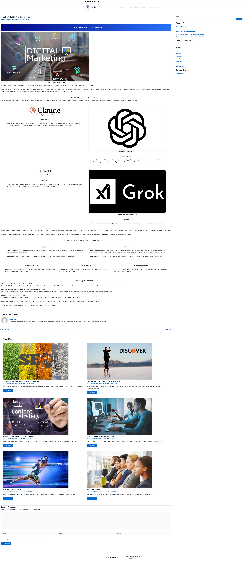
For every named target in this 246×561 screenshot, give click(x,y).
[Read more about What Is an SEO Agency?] (119, 469)
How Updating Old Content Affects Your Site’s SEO (18, 436)
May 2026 (178, 58)
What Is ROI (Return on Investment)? (186, 31)
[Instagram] (87, 1)
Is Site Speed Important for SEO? (12, 489)
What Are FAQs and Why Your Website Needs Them (190, 34)
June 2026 (179, 56)
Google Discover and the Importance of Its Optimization (103, 381)
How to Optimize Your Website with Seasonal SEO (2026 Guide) (21, 381)
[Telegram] (90, 1)
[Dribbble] (96, 1)
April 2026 (179, 61)
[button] (125, 7)
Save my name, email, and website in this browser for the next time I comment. (24, 539)
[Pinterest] (98, 1)
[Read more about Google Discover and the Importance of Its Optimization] (119, 361)
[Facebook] (89, 1)
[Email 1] (102, 1)
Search (178, 16)
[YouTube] (94, 1)
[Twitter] (92, 1)
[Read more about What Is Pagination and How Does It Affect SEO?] (119, 416)
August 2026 (179, 51)
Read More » (8, 390)
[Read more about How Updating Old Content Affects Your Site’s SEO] (35, 416)
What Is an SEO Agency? (94, 489)
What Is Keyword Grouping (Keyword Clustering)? (190, 36)
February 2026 (180, 66)
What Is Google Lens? (182, 26)
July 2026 (178, 53)
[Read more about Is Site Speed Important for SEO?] (35, 469)
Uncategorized (14, 383)
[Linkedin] (85, 1)
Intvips (93, 7)
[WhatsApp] (100, 1)
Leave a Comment (6, 19)
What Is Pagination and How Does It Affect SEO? (101, 436)
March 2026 (179, 64)
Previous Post (4, 329)
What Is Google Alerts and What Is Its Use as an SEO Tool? (192, 29)
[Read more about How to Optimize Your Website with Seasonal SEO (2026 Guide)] (35, 361)
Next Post (168, 329)
